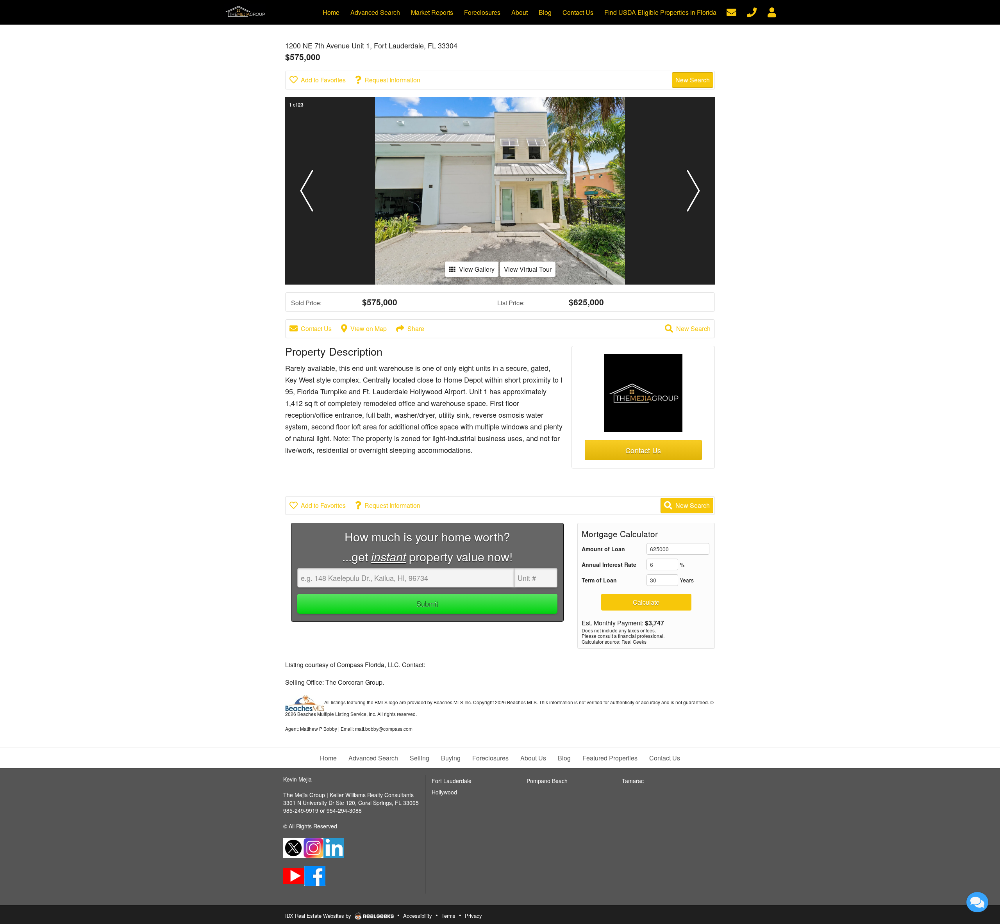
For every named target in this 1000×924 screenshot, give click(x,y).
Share (415, 328)
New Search (692, 79)
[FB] (314, 875)
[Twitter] (293, 847)
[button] (306, 191)
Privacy (473, 915)
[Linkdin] (333, 847)
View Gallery (477, 269)
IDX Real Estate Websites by (319, 915)
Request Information (392, 79)
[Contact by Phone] (752, 11)
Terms (448, 915)
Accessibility (417, 915)
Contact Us (316, 328)
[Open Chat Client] (977, 902)
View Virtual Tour (528, 269)
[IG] (313, 847)
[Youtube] (293, 875)
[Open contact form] (731, 11)
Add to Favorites (323, 79)
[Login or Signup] (772, 11)
